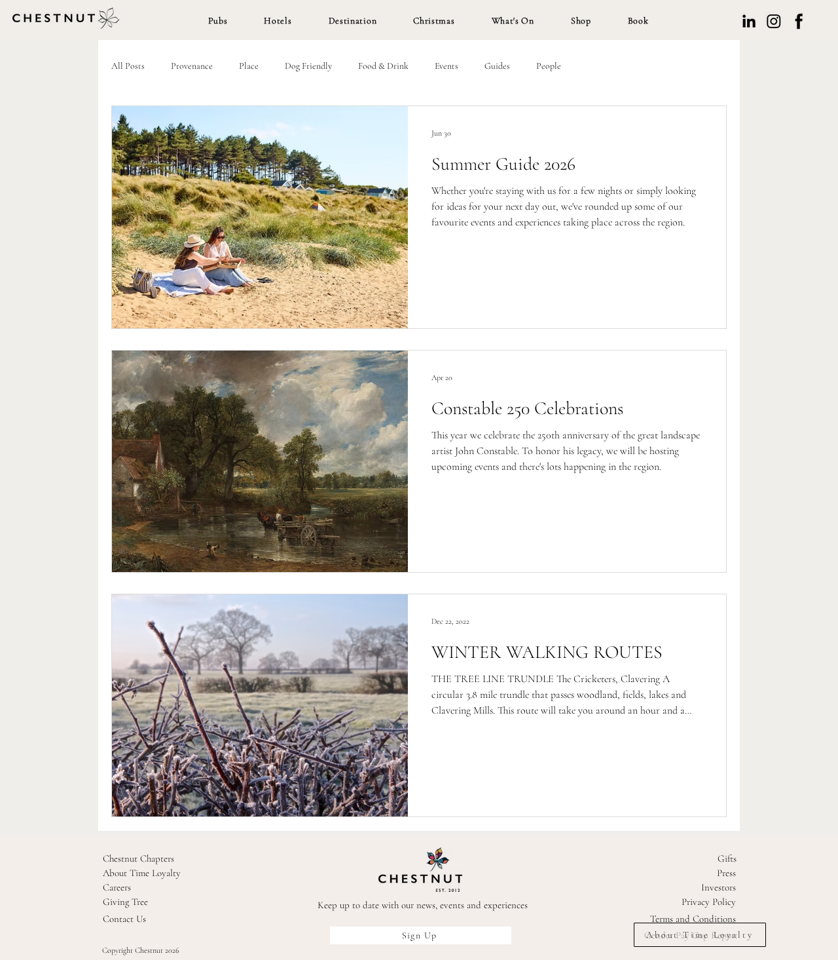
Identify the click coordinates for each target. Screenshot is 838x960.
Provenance (192, 65)
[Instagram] (774, 21)
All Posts (128, 65)
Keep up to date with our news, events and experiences (423, 905)
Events (446, 65)
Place (249, 65)
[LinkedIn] (749, 21)
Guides (497, 65)
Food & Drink (383, 65)
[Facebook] (799, 21)
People (548, 65)
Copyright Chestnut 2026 (140, 950)
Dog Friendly (308, 65)
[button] (218, 20)
